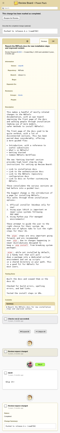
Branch (13, 75)
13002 (20, 52)
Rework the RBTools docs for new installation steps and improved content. (28, 308)
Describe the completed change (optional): (16, 26)
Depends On (11, 84)
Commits (8, 300)
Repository (12, 70)
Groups (13, 95)
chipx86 (20, 66)
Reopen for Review (11, 18)
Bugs (14, 79)
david (10, 373)
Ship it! (40, 364)
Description (11, 107)
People (13, 100)
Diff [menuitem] (53, 41)
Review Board (32, 3)
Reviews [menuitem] (44, 41)
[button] (3, 4)
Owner (13, 66)
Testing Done (10, 274)
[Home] (15, 3)
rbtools (20, 95)
